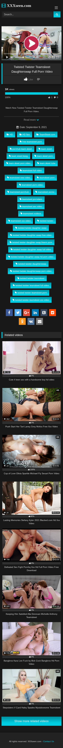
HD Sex (26, 134)
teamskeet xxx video (21, 221)
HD (11, 134)
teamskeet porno (46, 192)
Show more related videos (31, 721)
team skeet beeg (19, 156)
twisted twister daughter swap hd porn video (32, 256)
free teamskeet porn (32, 141)
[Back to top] (53, 739)
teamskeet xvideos (32, 213)
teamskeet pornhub (19, 192)
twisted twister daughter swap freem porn (32, 242)
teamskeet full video (32, 170)
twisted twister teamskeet (32, 278)
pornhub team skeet (22, 149)
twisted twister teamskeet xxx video (32, 300)
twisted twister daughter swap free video (32, 235)
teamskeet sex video (32, 206)
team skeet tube (47, 163)
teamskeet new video (20, 177)
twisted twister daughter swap (32, 228)
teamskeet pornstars (32, 199)
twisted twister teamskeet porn (32, 292)
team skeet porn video (19, 163)
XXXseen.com (18, 5)
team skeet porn (45, 156)
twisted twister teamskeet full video (32, 285)
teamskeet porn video (32, 185)
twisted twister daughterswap (32, 264)
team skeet (46, 149)
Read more (30, 119)
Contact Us (48, 741)
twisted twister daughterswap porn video (32, 271)
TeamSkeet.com (47, 134)
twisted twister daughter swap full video (32, 249)
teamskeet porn (47, 177)
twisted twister (46, 221)
